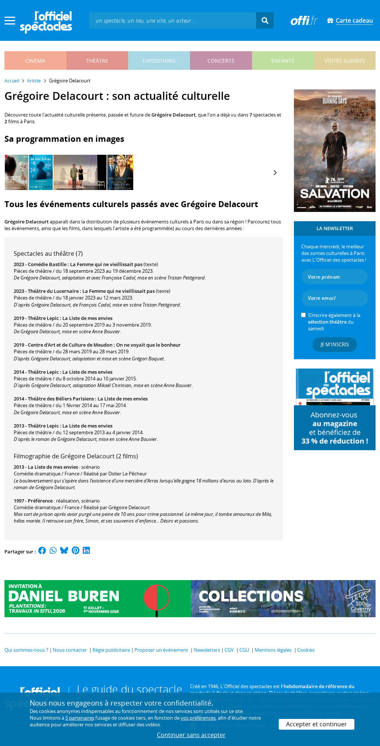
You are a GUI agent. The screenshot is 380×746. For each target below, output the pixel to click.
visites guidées (344, 60)
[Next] (274, 172)
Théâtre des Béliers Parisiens (61, 398)
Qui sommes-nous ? (26, 650)
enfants (282, 60)
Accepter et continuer (316, 724)
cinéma (35, 60)
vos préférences (198, 717)
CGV (229, 650)
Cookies (306, 650)
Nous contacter (70, 650)
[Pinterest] (76, 551)
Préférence (40, 500)
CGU (244, 650)
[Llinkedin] (86, 551)
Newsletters (207, 650)
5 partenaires (79, 717)
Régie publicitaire (111, 650)
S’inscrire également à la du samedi (334, 322)
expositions (159, 60)
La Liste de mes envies (87, 318)
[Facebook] (42, 551)
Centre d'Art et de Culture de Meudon (70, 344)
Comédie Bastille (47, 264)
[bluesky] (64, 551)
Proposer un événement (161, 650)
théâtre (97, 60)
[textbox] (172, 20)
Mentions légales (273, 650)
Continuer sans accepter (191, 735)
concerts (221, 60)
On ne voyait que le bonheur (148, 344)
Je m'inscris (335, 344)
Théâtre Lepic (43, 318)
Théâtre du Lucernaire (53, 291)
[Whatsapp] (53, 551)
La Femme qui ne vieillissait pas (106, 264)
